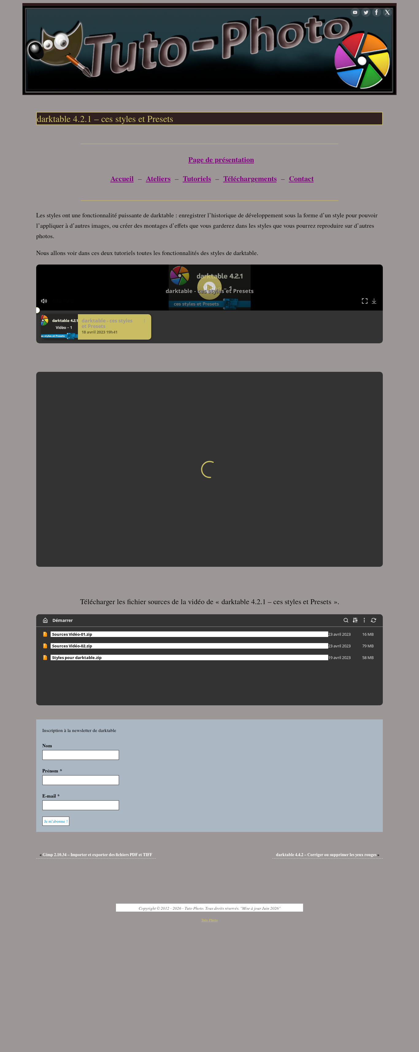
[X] (387, 12)
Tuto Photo (209, 804)
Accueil (122, 178)
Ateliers (158, 178)
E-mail (51, 679)
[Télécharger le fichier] (375, 301)
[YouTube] (355, 12)
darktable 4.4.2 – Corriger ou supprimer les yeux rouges (327, 738)
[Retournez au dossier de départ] (45, 504)
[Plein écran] (365, 301)
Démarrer (62, 504)
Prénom (52, 654)
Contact (301, 178)
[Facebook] (376, 12)
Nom (47, 629)
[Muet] (44, 301)
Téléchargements (250, 178)
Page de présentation (221, 159)
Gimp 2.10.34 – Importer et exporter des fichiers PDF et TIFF (96, 738)
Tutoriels (197, 178)
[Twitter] (366, 12)
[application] (209, 288)
